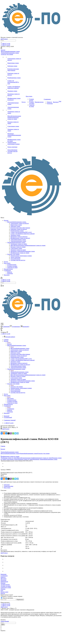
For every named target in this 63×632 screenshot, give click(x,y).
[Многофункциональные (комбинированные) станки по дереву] (14, 114)
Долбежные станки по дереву (18, 244)
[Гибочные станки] (14, 64)
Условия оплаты (11, 264)
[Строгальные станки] (14, 125)
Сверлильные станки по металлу (19, 223)
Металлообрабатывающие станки (17, 222)
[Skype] (15, 433)
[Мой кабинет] (1, 48)
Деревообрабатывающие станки (16, 242)
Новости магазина (7, 598)
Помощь (3, 583)
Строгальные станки (16, 248)
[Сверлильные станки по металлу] (14, 57)
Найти (2, 624)
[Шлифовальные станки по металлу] (14, 97)
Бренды (3, 593)
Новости (9, 272)
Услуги (6, 261)
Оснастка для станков (13, 254)
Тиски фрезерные (15, 258)
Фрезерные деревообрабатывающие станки (22, 251)
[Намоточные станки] (14, 61)
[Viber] (11, 433)
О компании (7, 270)
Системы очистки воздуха (17, 260)
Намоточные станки (16, 225)
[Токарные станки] (14, 89)
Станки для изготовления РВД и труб (21, 232)
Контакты (6, 275)
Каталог (6, 220)
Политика (10, 273)
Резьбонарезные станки (17, 230)
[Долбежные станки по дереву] (14, 110)
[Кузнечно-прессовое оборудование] (14, 67)
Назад (8, 342)
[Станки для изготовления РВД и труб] (14, 79)
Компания (3, 574)
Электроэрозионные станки (18, 241)
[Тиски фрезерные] (14, 148)
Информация (4, 581)
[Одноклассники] (4, 433)
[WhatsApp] (13, 433)
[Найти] (1, 42)
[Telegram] (18, 433)
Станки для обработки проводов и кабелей (22, 233)
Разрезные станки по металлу (18, 229)
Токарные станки (15, 235)
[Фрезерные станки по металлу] (14, 92)
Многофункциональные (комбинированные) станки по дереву (28, 245)
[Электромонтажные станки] (14, 101)
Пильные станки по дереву (18, 247)
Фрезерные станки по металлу (18, 236)
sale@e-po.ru (4, 39)
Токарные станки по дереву (18, 250)
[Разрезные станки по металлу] (14, 72)
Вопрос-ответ (4, 592)
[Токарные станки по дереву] (14, 128)
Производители (8, 269)
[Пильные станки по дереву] (14, 120)
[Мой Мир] (6, 433)
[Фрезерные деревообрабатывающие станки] (14, 132)
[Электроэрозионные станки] (14, 105)
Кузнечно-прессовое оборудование (20, 227)
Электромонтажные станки (18, 239)
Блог (2, 590)
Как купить (7, 263)
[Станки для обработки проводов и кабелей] (14, 85)
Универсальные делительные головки (21, 255)
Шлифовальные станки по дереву (19, 252)
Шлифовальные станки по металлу (20, 238)
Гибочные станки (15, 226)
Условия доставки (12, 266)
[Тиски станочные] (14, 145)
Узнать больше (5, 621)
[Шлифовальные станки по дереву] (14, 138)
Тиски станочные (15, 257)
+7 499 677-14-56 (5, 43)
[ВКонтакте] (2, 433)
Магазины (3, 578)
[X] (9, 433)
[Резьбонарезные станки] (14, 76)
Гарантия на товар (12, 267)
